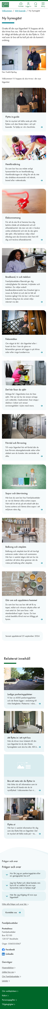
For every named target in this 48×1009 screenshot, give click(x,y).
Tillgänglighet (7, 1004)
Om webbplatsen (9, 991)
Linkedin (10, 954)
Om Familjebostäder (10, 976)
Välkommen (7, 11)
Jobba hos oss (8, 972)
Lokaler (5, 981)
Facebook (10, 949)
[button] (24, 874)
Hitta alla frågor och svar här (14, 904)
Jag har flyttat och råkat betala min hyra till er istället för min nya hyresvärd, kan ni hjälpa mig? (25, 885)
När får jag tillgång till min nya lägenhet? (23, 896)
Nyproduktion (8, 967)
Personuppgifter (8, 1000)
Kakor (4, 995)
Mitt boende (20, 11)
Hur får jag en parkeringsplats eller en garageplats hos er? (25, 874)
